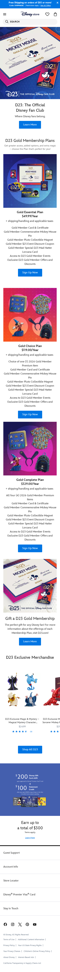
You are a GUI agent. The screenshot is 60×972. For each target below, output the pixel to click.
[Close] (56, 3)
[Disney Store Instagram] (13, 924)
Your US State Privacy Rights (30, 945)
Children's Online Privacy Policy (37, 951)
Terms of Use (8, 939)
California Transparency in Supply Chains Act (22, 963)
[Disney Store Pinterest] (27, 924)
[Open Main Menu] (5, 14)
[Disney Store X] (20, 924)
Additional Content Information (31, 939)
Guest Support (11, 852)
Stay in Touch (10, 908)
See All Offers (46, 5)
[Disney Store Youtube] (35, 924)
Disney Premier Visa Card (19, 894)
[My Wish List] (47, 14)
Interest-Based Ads (26, 957)
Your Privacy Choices (11, 951)
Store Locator (11, 880)
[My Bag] (55, 14)
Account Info (10, 866)
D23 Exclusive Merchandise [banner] (30, 657)
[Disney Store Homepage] (30, 14)
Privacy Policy (9, 945)
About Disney (9, 957)
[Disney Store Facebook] (5, 924)
